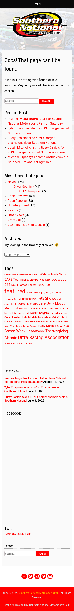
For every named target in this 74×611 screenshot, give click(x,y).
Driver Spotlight (23, 186)
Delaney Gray (27, 279)
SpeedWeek (35, 331)
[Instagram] (37, 576)
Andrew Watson (39, 274)
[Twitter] (30, 576)
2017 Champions (30, 191)
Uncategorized (18, 205)
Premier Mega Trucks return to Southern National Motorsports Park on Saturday (35, 380)
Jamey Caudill (10, 304)
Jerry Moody (39, 303)
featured (14, 291)
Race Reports (17, 200)
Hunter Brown (28, 298)
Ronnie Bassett (30, 326)
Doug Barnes (19, 285)
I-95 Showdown (50, 298)
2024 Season (10, 275)
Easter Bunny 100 (39, 285)
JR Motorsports (37, 308)
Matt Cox (56, 317)
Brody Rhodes (59, 274)
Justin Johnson (54, 308)
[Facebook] (24, 576)
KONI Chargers (39, 313)
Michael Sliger (37, 321)
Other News (16, 215)
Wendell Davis (11, 343)
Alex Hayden (22, 275)
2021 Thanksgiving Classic (26, 225)
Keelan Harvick (22, 313)
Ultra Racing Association (43, 337)
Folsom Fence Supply (35, 292)
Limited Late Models (24, 317)
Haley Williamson (54, 292)
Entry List (14, 220)
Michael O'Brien (21, 321)
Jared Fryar (25, 303)
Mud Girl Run (53, 321)
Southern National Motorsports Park (39, 592)
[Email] (50, 576)
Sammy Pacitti (63, 326)
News (12, 182)
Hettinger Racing (12, 299)
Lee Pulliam (56, 313)
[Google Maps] (43, 576)
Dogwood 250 (42, 279)
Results (13, 210)
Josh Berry (23, 308)
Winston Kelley (25, 343)
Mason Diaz (44, 317)
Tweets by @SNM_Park (17, 533)
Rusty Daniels (47, 326)
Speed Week (15, 331)
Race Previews (18, 196)
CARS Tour (12, 279)
